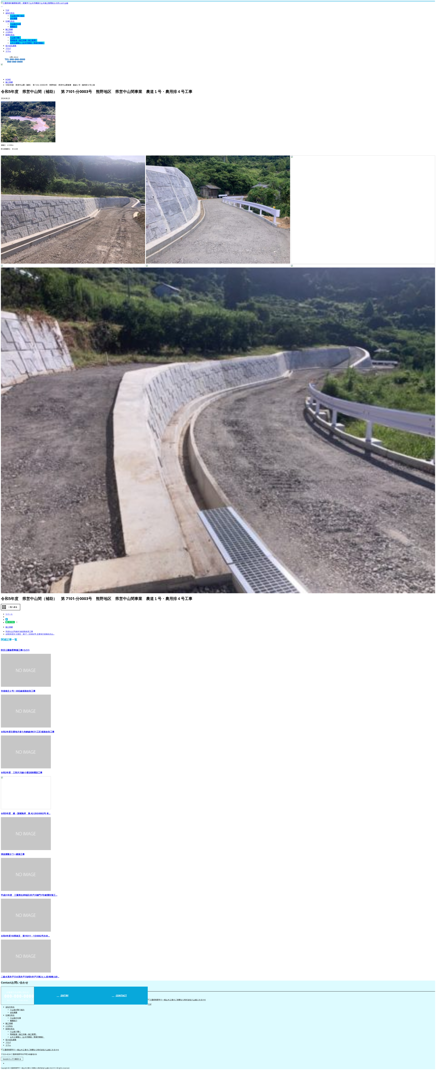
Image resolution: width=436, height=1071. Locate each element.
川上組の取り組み (17, 15)
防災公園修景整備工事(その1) (15, 650)
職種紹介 (13, 26)
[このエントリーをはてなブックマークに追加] (6, 619)
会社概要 (13, 18)
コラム (8, 51)
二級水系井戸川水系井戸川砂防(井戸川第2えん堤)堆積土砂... (30, 976)
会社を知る (10, 13)
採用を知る (10, 34)
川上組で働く (15, 37)
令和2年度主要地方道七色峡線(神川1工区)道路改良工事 (27, 731)
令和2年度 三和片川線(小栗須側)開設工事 (21, 772)
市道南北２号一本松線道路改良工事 (18, 690)
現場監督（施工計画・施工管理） (23, 40)
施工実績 (9, 29)
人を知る (9, 32)
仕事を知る (10, 21)
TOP (7, 10)
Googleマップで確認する (12, 1059)
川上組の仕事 (15, 23)
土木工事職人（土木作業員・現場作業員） (27, 43)
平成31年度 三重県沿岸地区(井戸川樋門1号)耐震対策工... (29, 895)
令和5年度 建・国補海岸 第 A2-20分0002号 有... (25, 813)
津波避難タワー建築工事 (13, 854)
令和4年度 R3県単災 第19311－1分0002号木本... (25, 935)
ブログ (8, 48)
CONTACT (9, 64)
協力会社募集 (10, 45)
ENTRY (64, 995)
